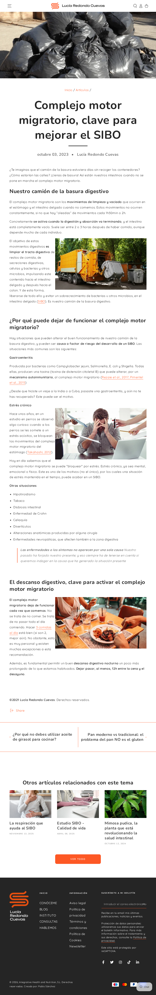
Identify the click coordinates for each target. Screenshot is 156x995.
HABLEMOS (48, 928)
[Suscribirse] (144, 904)
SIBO (41, 301)
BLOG (44, 909)
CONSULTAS (49, 921)
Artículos (82, 90)
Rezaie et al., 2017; (116, 377)
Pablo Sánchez (46, 986)
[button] (135, 6)
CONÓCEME (48, 903)
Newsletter (77, 946)
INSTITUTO (48, 915)
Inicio (68, 90)
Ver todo (77, 859)
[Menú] (9, 6)
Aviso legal (77, 903)
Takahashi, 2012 (39, 452)
